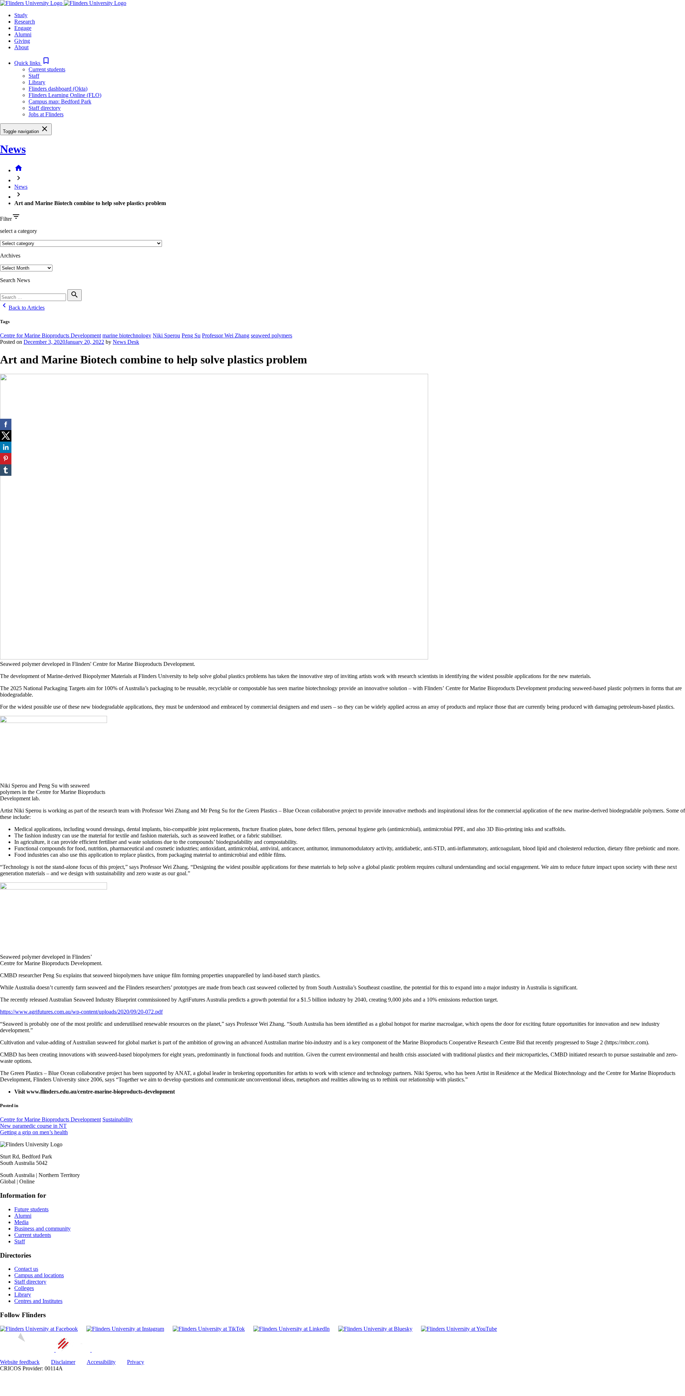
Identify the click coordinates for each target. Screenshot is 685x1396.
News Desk (126, 342)
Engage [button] (22, 28)
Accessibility (101, 1362)
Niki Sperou (166, 335)
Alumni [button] (22, 34)
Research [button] (24, 22)
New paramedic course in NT (33, 1126)
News (13, 149)
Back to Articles (22, 308)
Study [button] (20, 15)
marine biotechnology (126, 335)
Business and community (42, 1229)
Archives (10, 256)
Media (21, 1222)
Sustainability (117, 1119)
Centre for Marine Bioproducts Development (50, 335)
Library (37, 82)
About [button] (21, 47)
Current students (47, 69)
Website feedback (20, 1362)
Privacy (135, 1362)
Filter (6, 219)
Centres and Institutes (38, 1301)
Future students (31, 1209)
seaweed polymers (271, 335)
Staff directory (45, 108)
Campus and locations (39, 1275)
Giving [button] (22, 41)
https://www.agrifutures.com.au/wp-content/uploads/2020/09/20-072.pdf (81, 1012)
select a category (18, 231)
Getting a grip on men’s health (34, 1132)
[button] (32, 63)
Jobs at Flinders (46, 114)
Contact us (26, 1269)
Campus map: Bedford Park (60, 101)
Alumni (22, 1216)
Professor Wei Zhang (225, 335)
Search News (15, 280)
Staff (34, 76)
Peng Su (191, 335)
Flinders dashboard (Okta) (58, 89)
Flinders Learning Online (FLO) (65, 95)
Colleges (24, 1288)
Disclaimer (63, 1362)
